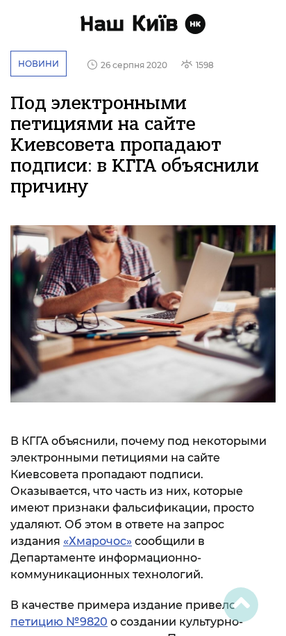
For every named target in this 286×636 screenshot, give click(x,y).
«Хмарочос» (97, 541)
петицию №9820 (59, 621)
